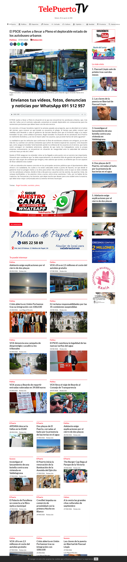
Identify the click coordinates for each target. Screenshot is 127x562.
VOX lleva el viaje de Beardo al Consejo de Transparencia (65, 386)
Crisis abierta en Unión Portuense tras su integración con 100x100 (26, 305)
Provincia (102, 24)
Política (23, 24)
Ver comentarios (16, 224)
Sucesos (12, 459)
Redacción (37, 40)
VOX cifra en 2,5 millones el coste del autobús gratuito (20, 544)
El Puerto (12, 24)
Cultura (67, 24)
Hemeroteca (115, 24)
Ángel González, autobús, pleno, (28, 185)
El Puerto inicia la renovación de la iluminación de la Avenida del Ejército (47, 466)
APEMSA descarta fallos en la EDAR (19, 427)
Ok (96, 559)
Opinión (78, 24)
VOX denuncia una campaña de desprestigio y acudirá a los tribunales (25, 346)
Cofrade (57, 24)
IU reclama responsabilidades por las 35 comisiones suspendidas (68, 305)
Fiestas (46, 24)
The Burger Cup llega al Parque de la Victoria (75, 463)
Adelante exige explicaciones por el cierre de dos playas (27, 266)
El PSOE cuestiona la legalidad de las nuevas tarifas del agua (68, 344)
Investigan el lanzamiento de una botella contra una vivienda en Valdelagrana (19, 467)
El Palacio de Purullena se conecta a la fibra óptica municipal (21, 503)
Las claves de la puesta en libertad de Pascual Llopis (75, 544)
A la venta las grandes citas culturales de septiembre (75, 503)
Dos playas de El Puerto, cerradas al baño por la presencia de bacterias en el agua (48, 430)
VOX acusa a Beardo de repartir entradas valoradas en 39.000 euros (28, 386)
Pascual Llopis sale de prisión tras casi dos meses (104, 72)
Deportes (35, 24)
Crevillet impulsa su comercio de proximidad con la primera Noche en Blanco (46, 506)
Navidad (91, 24)
